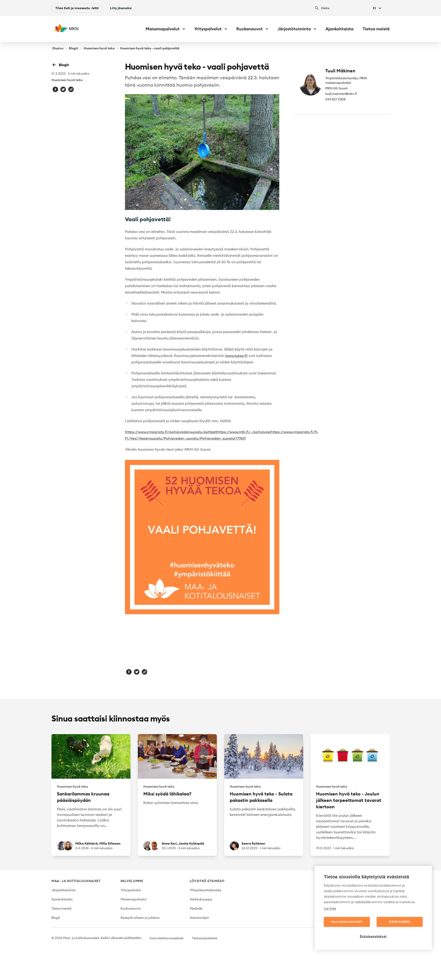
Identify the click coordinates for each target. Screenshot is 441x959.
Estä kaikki (399, 922)
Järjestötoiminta (63, 890)
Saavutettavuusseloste (167, 938)
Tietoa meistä (376, 28)
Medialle (196, 908)
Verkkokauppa (201, 899)
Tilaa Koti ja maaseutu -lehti (77, 8)
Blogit (73, 48)
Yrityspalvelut (131, 890)
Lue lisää (330, 908)
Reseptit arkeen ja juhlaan (140, 918)
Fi (374, 8)
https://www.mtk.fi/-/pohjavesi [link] (243, 432)
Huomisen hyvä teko (99, 48)
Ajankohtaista (339, 28)
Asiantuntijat (199, 918)
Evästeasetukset (373, 936)
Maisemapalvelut (133, 899)
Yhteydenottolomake (205, 890)
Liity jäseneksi (121, 8)
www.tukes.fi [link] (236, 355)
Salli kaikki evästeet (346, 921)
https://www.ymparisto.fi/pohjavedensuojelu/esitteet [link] (171, 432)
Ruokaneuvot (131, 908)
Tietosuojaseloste (204, 938)
